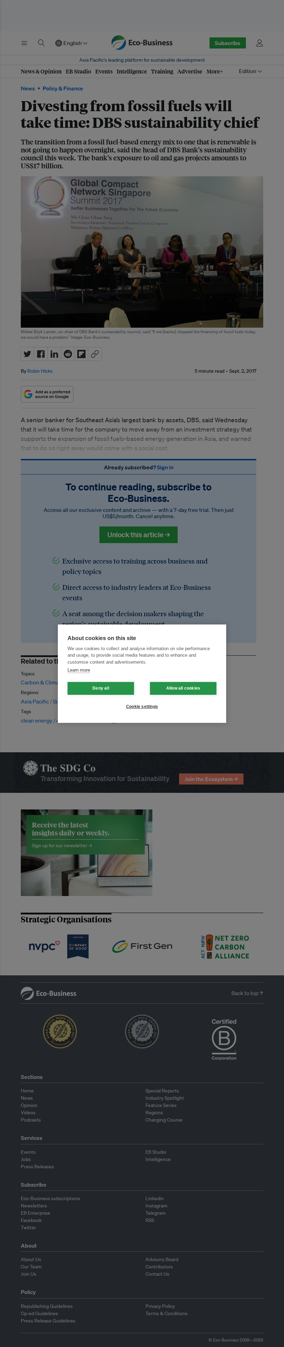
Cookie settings (142, 706)
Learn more (79, 670)
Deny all (100, 688)
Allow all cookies (183, 688)
